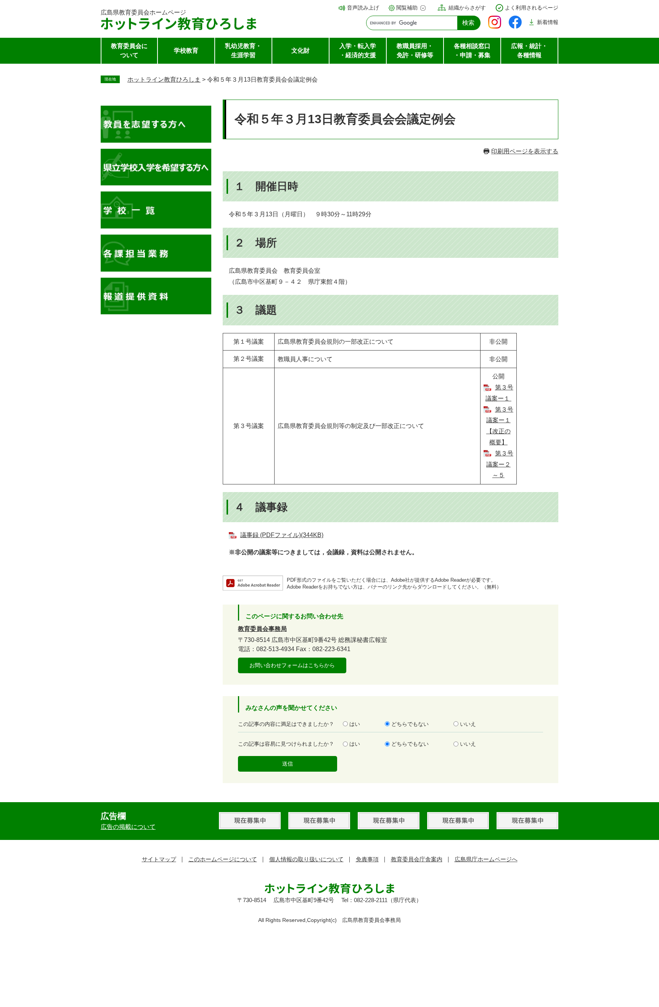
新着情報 (547, 22)
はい (354, 724)
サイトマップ (159, 859)
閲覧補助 (407, 8)
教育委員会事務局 (262, 629)
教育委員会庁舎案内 (416, 859)
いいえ (468, 724)
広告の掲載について (128, 827)
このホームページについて (222, 859)
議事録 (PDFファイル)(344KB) (281, 535)
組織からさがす (467, 8)
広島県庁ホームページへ (486, 859)
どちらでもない (410, 724)
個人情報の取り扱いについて (306, 859)
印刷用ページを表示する (524, 151)
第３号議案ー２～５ (499, 464)
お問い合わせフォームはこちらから (292, 665)
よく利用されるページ (531, 8)
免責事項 (367, 859)
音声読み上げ (363, 8)
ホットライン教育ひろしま (164, 79)
